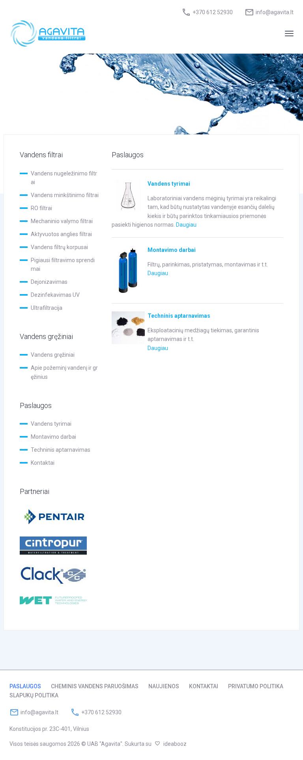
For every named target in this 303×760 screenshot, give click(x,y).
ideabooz (175, 744)
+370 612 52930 (213, 12)
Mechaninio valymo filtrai (62, 221)
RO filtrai (41, 208)
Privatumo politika (255, 686)
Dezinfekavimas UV (55, 295)
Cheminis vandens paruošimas (94, 686)
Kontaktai (42, 463)
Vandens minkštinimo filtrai (65, 195)
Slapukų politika (33, 695)
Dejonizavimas (49, 282)
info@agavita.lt (275, 12)
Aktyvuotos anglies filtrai (61, 234)
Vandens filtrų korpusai (59, 247)
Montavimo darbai (53, 437)
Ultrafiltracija (46, 308)
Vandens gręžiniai (53, 355)
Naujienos (163, 686)
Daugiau (186, 225)
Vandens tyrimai (51, 424)
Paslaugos (25, 686)
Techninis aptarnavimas (60, 450)
